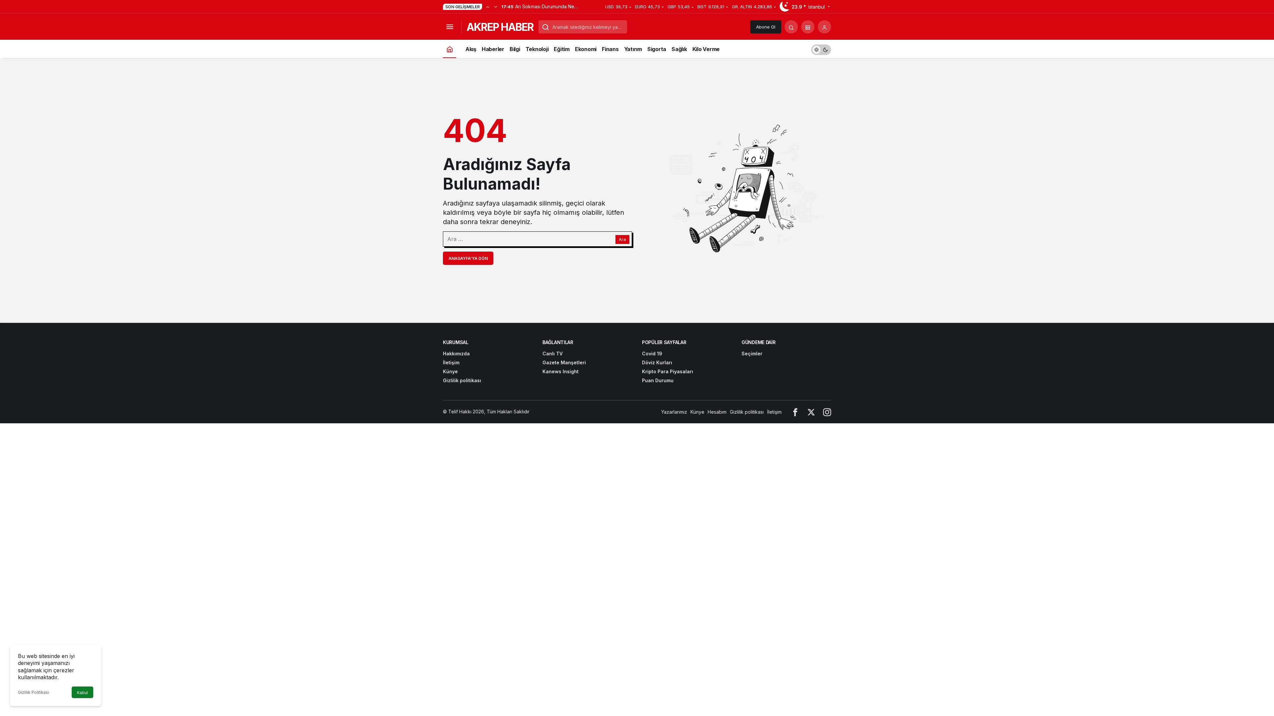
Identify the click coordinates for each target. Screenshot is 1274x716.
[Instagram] (827, 412)
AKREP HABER (499, 27)
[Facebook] (795, 412)
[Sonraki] (496, 6)
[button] (807, 26)
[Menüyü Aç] (449, 26)
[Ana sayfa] (449, 49)
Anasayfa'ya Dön (468, 258)
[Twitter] (811, 412)
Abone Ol (765, 27)
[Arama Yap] (791, 26)
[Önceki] (488, 6)
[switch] (821, 49)
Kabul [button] (82, 692)
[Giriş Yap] (824, 26)
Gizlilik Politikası (33, 692)
